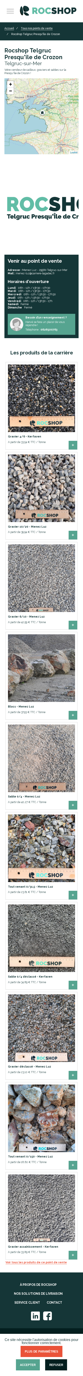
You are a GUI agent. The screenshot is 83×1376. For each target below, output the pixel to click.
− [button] (10, 91)
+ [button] (10, 84)
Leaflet (73, 152)
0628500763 (49, 329)
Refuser (56, 1365)
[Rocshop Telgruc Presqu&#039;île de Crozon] (42, 113)
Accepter (28, 1365)
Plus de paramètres (41, 1351)
